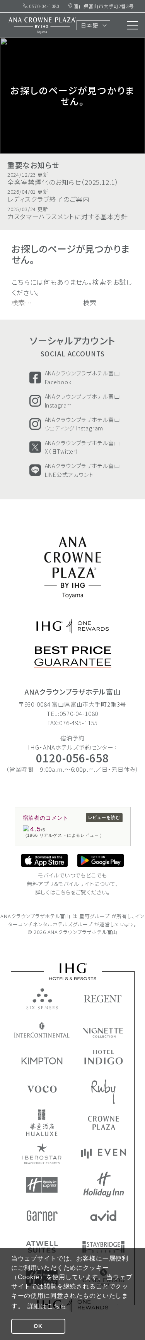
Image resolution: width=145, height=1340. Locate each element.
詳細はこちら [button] (47, 1306)
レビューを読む (104, 817)
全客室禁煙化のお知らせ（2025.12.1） (63, 179)
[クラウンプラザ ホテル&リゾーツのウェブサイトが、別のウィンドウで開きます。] (103, 1123)
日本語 (89, 25)
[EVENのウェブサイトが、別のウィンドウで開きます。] (103, 1154)
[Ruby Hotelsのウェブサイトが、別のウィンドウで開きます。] (103, 1091)
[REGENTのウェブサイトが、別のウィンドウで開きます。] (103, 999)
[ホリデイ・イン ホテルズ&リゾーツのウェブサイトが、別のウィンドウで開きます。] (103, 1184)
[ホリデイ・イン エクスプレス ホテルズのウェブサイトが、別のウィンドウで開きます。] (42, 1185)
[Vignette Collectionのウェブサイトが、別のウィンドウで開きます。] (103, 1033)
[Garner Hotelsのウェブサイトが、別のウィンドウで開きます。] (42, 1215)
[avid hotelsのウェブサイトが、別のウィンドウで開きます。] (103, 1215)
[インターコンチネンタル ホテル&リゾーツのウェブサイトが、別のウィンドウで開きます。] (42, 1030)
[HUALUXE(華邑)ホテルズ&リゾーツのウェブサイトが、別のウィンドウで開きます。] (42, 1122)
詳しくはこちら (53, 892)
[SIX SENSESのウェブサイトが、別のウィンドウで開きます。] (42, 999)
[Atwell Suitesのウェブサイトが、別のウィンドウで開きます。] (42, 1247)
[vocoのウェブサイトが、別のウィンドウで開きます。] (42, 1089)
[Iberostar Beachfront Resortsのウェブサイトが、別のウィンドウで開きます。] (41, 1153)
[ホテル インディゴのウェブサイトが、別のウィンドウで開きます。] (103, 1057)
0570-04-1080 (43, 6)
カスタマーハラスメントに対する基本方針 (67, 213)
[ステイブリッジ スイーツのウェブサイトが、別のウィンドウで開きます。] (103, 1247)
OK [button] (38, 1326)
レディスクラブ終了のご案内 (48, 196)
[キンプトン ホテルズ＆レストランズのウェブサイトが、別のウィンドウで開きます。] (42, 1061)
